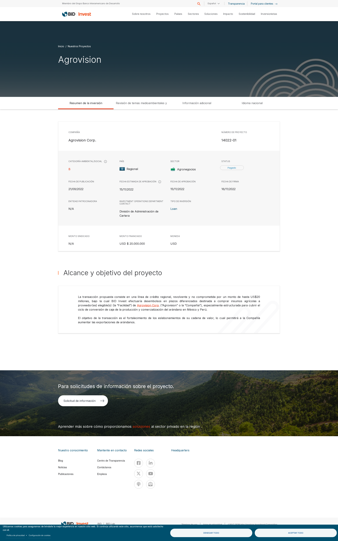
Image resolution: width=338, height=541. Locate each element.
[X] (138, 473)
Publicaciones (65, 474)
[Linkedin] (150, 463)
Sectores (193, 14)
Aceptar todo (295, 532)
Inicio (61, 46)
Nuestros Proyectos (79, 46)
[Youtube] (150, 473)
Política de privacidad (16, 535)
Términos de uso (189, 524)
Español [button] (212, 3)
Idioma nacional (252, 103)
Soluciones (210, 14)
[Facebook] (138, 463)
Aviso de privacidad (212, 524)
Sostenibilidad (247, 14)
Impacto (228, 14)
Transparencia (236, 3)
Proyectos (162, 14)
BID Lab (110, 523)
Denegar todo (211, 532)
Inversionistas (269, 14)
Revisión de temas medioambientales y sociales (141, 105)
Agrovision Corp (148, 305)
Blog (60, 460)
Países (178, 14)
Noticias (62, 467)
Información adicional (196, 103)
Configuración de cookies (40, 535)
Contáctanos (104, 467)
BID (100, 523)
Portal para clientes (262, 3)
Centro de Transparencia (111, 460)
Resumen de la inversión (86, 103)
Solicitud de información (79, 401)
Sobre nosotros (141, 14)
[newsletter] (150, 484)
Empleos (102, 474)
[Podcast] (138, 484)
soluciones (142, 426)
